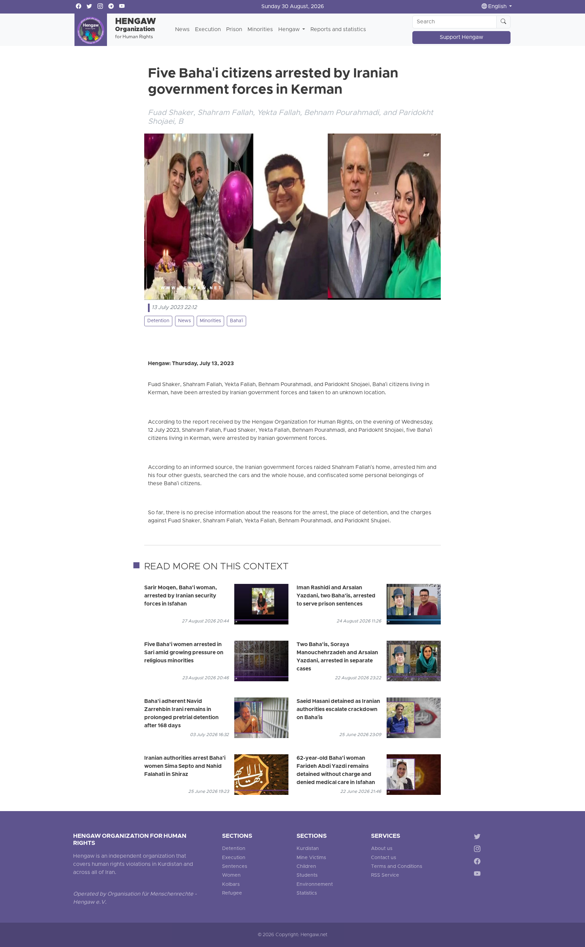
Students (307, 875)
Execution (208, 29)
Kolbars (231, 884)
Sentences (234, 866)
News (182, 29)
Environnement (315, 884)
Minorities (260, 29)
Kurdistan (308, 849)
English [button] (497, 6)
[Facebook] (478, 863)
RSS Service (385, 875)
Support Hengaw (461, 37)
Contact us (383, 858)
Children (306, 866)
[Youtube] (478, 875)
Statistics (307, 893)
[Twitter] (478, 838)
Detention (158, 321)
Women (231, 875)
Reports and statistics (338, 29)
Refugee (232, 893)
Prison (234, 29)
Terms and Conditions (396, 866)
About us (381, 849)
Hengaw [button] (289, 29)
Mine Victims (311, 858)
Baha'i (236, 321)
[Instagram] (478, 850)
